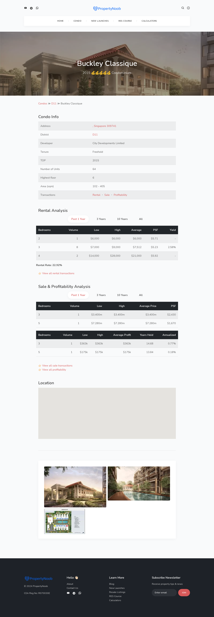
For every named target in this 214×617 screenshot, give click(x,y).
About (70, 584)
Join (184, 592)
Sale (107, 195)
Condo (78, 21)
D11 (53, 103)
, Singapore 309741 (104, 126)
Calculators (149, 21)
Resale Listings (117, 592)
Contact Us (72, 588)
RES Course (125, 21)
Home (60, 21)
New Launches (100, 21)
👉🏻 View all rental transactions (56, 273)
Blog (111, 584)
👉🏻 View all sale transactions (55, 365)
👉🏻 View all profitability (52, 369)
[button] (182, 8)
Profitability (120, 195)
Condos (42, 103)
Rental (96, 195)
